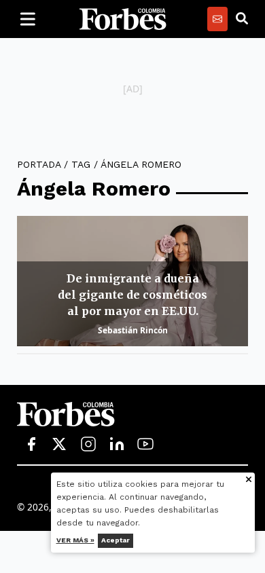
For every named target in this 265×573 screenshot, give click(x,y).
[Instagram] (88, 445)
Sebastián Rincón (133, 330)
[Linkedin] (117, 445)
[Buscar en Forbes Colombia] (242, 19)
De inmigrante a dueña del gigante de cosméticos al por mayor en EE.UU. (132, 295)
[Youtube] (145, 445)
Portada (38, 164)
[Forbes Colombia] (123, 19)
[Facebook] (31, 445)
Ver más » (75, 540)
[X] (60, 445)
